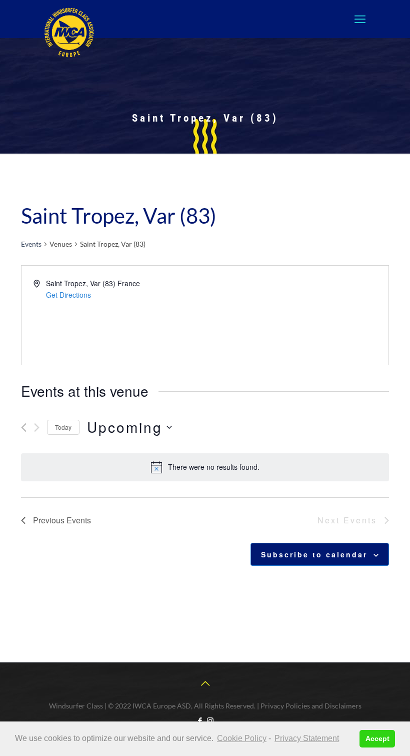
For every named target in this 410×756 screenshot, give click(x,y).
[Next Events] (37, 427)
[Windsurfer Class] (69, 32)
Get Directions (68, 295)
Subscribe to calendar (314, 554)
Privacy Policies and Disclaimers (311, 705)
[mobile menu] (360, 19)
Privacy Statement (306, 738)
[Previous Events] (23, 427)
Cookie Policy (241, 738)
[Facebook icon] (200, 720)
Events (31, 244)
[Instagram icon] (210, 720)
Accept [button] (378, 738)
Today (63, 427)
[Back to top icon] (205, 682)
